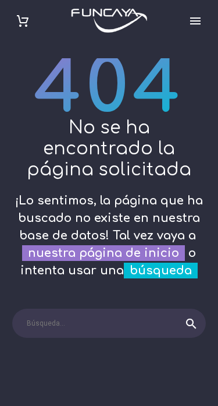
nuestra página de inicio (103, 253)
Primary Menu (195, 21)
